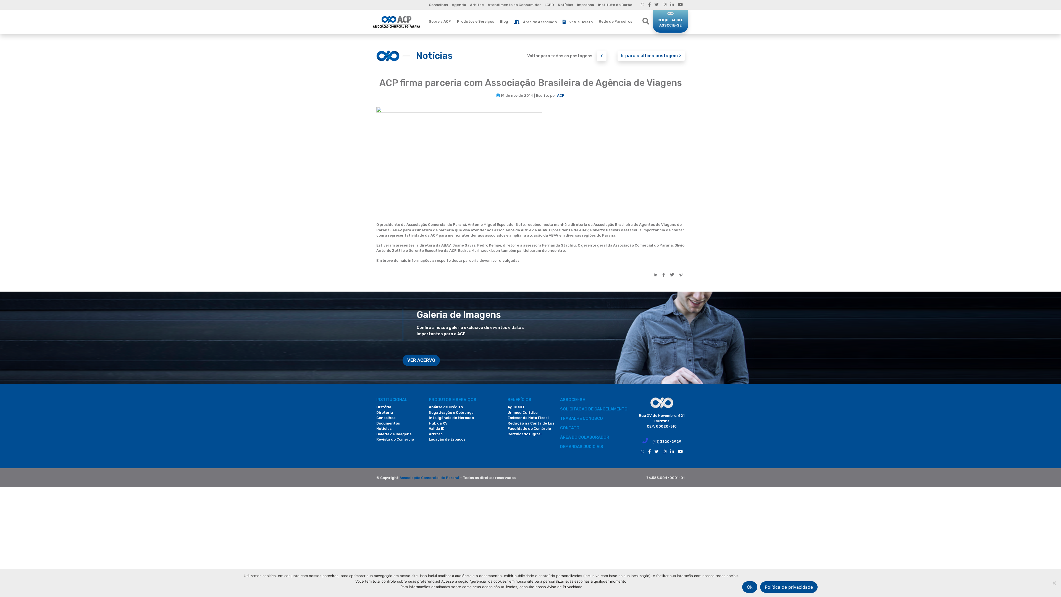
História (383, 407)
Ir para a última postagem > (651, 55)
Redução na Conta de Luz (531, 423)
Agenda (459, 5)
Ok (750, 587)
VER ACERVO (421, 360)
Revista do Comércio (395, 439)
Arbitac (477, 5)
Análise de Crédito (446, 407)
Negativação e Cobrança (451, 412)
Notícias (565, 5)
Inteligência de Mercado (451, 418)
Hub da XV (438, 423)
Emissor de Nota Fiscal (528, 418)
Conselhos (438, 5)
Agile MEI (516, 407)
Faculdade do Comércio (529, 428)
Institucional (391, 399)
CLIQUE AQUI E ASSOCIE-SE (670, 23)
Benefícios (519, 399)
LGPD (549, 5)
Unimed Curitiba (523, 412)
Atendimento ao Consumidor (514, 5)
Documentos (388, 423)
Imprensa (585, 5)
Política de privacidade (789, 587)
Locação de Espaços (447, 439)
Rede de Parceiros (615, 21)
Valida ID (437, 428)
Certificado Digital (525, 434)
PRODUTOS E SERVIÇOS (452, 399)
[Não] (1054, 583)
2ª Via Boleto (581, 22)
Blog (504, 21)
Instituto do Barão (615, 5)
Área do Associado (540, 22)
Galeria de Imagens (393, 434)
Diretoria (384, 412)
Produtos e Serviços (475, 21)
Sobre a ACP (440, 21)
